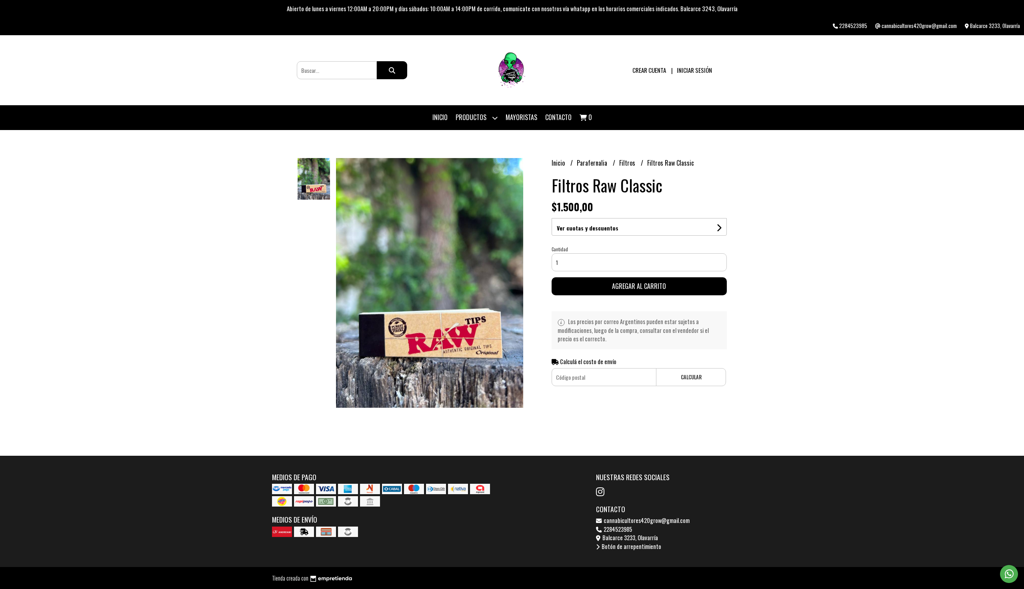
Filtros (628, 163)
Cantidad (560, 249)
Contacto (558, 117)
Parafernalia (593, 163)
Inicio (440, 117)
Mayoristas (521, 117)
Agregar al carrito (639, 286)
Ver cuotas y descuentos (587, 228)
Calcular (691, 377)
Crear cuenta (649, 70)
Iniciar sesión (694, 70)
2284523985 (617, 529)
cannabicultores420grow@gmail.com (646, 520)
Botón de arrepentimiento (630, 546)
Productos (472, 117)
